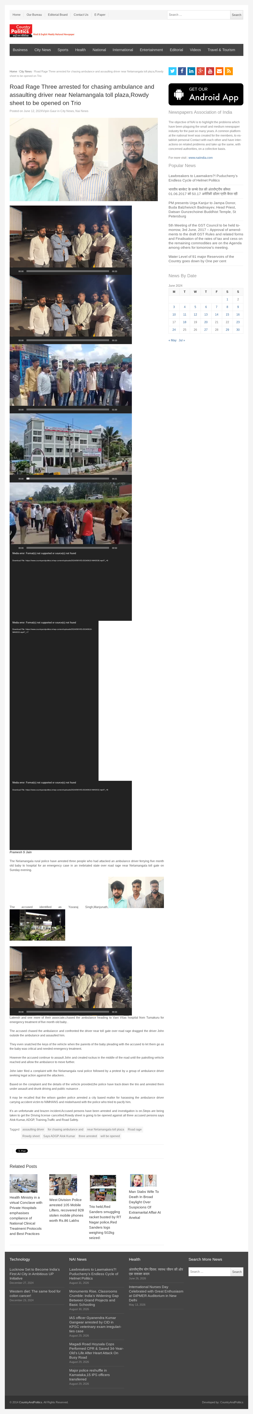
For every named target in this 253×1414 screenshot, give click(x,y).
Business (20, 50)
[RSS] (229, 71)
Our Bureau (34, 14)
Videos (195, 50)
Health (80, 50)
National (99, 50)
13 (206, 314)
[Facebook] (182, 71)
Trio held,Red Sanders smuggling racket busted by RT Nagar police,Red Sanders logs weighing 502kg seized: (105, 1222)
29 (227, 329)
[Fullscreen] (127, 271)
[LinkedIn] (191, 71)
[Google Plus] (201, 71)
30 (238, 329)
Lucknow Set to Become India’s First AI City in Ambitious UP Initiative (35, 1274)
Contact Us (81, 14)
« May (173, 340)
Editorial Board (58, 14)
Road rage (135, 1129)
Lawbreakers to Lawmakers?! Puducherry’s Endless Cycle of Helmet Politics (93, 1274)
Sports (63, 50)
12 (195, 314)
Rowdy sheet (31, 1136)
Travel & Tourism (221, 50)
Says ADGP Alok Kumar (59, 1136)
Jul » (182, 340)
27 (206, 329)
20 (206, 322)
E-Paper (99, 14)
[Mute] (121, 271)
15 (227, 314)
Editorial (176, 50)
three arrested (88, 1136)
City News (42, 50)
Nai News (81, 111)
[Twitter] (173, 71)
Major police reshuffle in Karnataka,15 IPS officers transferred (89, 1374)
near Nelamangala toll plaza (105, 1129)
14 (216, 314)
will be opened (110, 1136)
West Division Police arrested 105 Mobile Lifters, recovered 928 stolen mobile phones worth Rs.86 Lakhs (66, 1210)
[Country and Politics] (42, 30)
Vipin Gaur (49, 111)
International (123, 50)
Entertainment (151, 50)
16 (238, 314)
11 (184, 314)
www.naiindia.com (201, 157)
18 (184, 322)
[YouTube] (210, 71)
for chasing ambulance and (65, 1129)
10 (174, 314)
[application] (71, 240)
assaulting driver (33, 1129)
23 (238, 322)
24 (174, 329)
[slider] (67, 271)
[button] (70, 240)
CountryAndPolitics (30, 1402)
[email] (220, 71)
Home (17, 14)
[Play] (14, 271)
